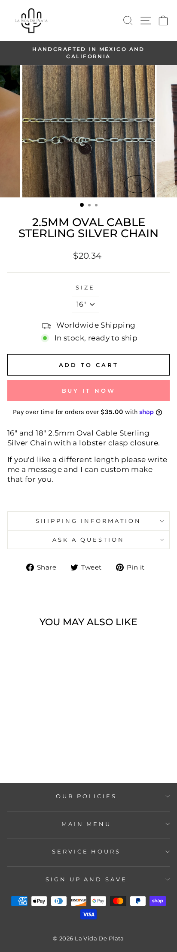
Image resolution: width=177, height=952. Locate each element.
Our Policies (86, 796)
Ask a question (88, 539)
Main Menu (86, 824)
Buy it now (89, 390)
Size (85, 287)
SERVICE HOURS (86, 851)
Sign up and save (87, 879)
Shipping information (88, 520)
